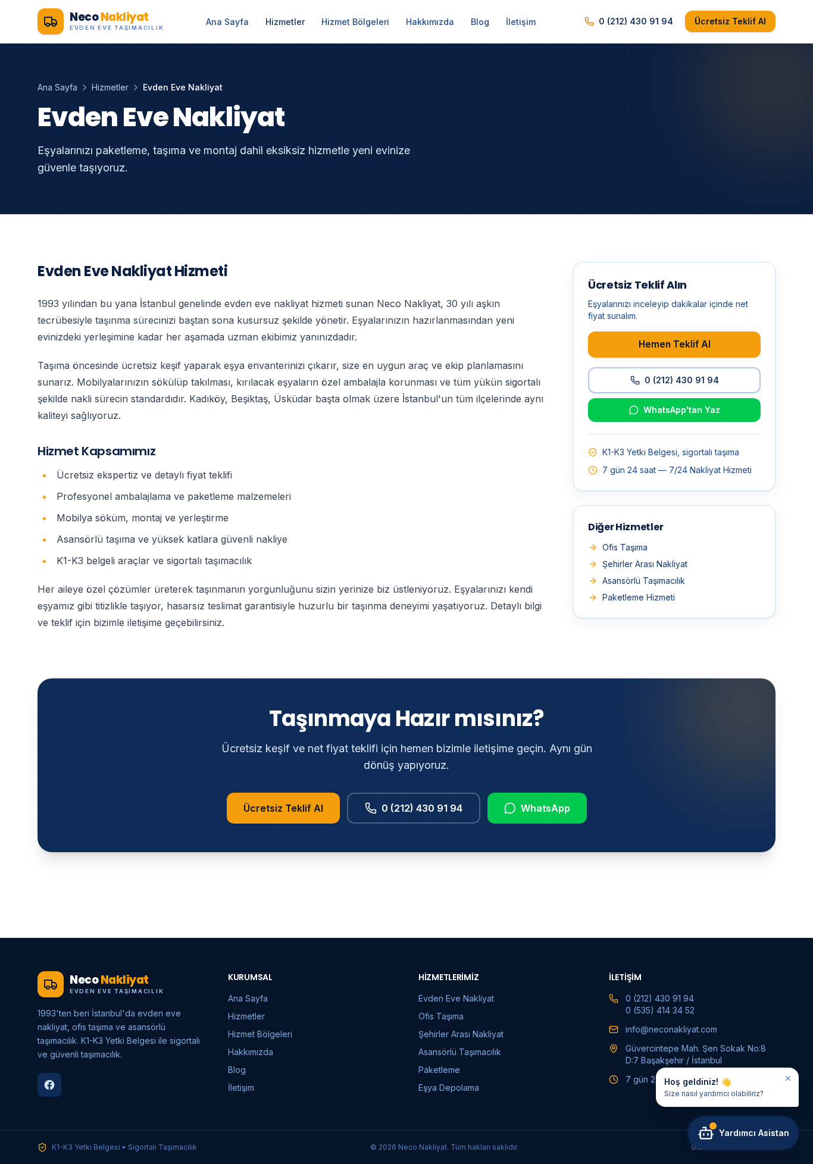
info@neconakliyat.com (671, 1029)
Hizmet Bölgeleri (355, 22)
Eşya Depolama (448, 1087)
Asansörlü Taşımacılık (643, 580)
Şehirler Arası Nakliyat (644, 564)
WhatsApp (545, 808)
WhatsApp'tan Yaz (681, 410)
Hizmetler (285, 22)
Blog (480, 22)
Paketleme (439, 1070)
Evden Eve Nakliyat (456, 998)
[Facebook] (49, 1085)
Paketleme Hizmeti (638, 597)
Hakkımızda (430, 22)
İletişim (521, 22)
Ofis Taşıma (625, 547)
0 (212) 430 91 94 (636, 21)
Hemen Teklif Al (675, 344)
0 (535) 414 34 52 (660, 1010)
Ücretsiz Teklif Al (730, 21)
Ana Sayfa (227, 22)
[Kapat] (788, 1078)
